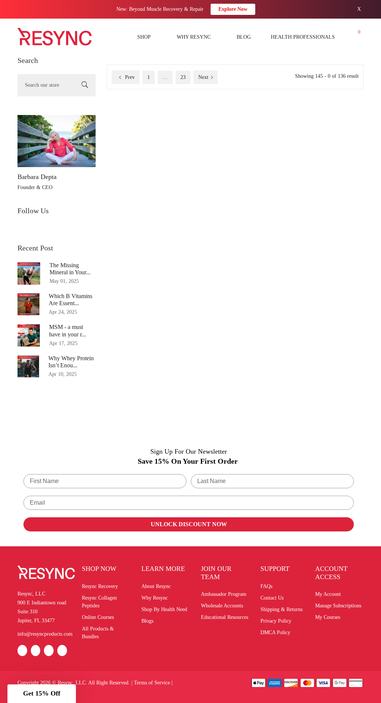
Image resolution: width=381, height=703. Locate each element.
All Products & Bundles (98, 632)
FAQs (266, 586)
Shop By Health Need (164, 609)
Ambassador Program (223, 594)
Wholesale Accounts (222, 605)
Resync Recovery (100, 586)
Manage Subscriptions (338, 605)
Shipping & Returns (281, 609)
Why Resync (154, 598)
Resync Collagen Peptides (99, 601)
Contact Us (272, 598)
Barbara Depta (37, 176)
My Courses (327, 617)
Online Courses (98, 617)
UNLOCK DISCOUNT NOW (189, 524)
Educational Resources (224, 617)
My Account (328, 594)
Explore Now (232, 9)
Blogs (147, 621)
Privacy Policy (275, 621)
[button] (41, 693)
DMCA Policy (275, 632)
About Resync (156, 586)
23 (183, 77)
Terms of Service (152, 683)
